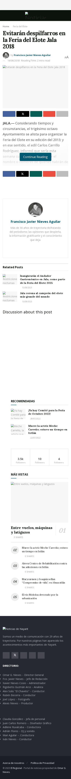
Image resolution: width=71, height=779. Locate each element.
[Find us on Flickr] (41, 655)
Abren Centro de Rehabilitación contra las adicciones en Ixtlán (44, 565)
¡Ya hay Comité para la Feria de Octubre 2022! (46, 412)
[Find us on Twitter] (14, 655)
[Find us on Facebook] (6, 655)
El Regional (16, 768)
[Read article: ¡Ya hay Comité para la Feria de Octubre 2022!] (18, 414)
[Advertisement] (35, 4)
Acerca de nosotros (13, 763)
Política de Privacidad (42, 763)
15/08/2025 (26, 287)
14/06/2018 (13, 60)
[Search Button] (66, 15)
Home (6, 26)
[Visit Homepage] (35, 15)
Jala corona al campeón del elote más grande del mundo (41, 295)
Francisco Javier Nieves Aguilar (32, 55)
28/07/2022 (35, 418)
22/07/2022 (35, 438)
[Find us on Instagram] (23, 655)
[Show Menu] (4, 15)
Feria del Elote (20, 26)
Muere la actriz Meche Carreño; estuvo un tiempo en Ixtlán (47, 429)
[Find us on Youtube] (32, 655)
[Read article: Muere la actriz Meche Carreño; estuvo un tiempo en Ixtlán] (18, 429)
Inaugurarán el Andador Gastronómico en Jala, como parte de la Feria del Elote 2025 (42, 279)
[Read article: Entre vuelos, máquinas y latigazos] (39, 502)
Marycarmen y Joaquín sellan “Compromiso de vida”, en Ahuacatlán (43, 581)
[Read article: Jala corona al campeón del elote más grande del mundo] (10, 297)
